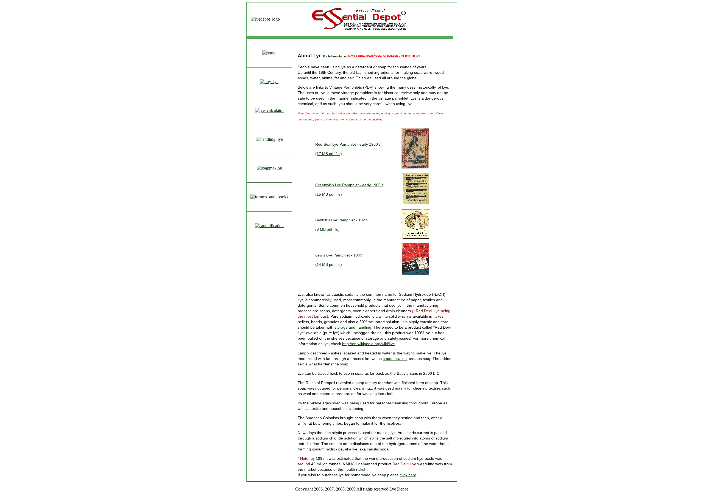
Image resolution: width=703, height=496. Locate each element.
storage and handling (352, 327)
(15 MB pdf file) (328, 194)
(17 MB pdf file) (328, 153)
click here (408, 475)
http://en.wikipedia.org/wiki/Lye (368, 344)
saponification (395, 358)
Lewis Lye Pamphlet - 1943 (338, 255)
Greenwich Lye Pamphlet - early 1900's (349, 185)
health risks (354, 469)
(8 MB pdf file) (327, 229)
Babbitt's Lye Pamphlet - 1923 (341, 220)
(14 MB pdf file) (328, 264)
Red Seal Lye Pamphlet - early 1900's (348, 144)
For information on (372, 56)
